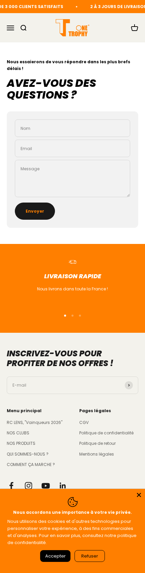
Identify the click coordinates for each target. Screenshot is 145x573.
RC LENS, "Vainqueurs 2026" (34, 422)
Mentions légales (96, 454)
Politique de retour (97, 443)
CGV (84, 422)
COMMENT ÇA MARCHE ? (31, 464)
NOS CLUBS (18, 433)
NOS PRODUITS (21, 443)
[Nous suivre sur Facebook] (11, 485)
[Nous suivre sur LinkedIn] (62, 485)
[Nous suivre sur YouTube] (45, 485)
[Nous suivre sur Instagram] (28, 485)
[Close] (139, 495)
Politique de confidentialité (106, 433)
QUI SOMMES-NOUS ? (28, 454)
